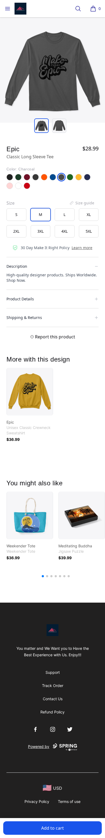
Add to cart (52, 828)
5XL (89, 231)
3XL (40, 231)
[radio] (16, 214)
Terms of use (69, 801)
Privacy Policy (36, 801)
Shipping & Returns (24, 317)
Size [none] (10, 203)
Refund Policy (52, 712)
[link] (30, 391)
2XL (16, 231)
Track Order (52, 685)
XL (89, 214)
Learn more (82, 247)
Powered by (38, 746)
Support (53, 672)
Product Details (20, 298)
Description (16, 266)
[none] (81, 203)
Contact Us (52, 698)
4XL (64, 231)
